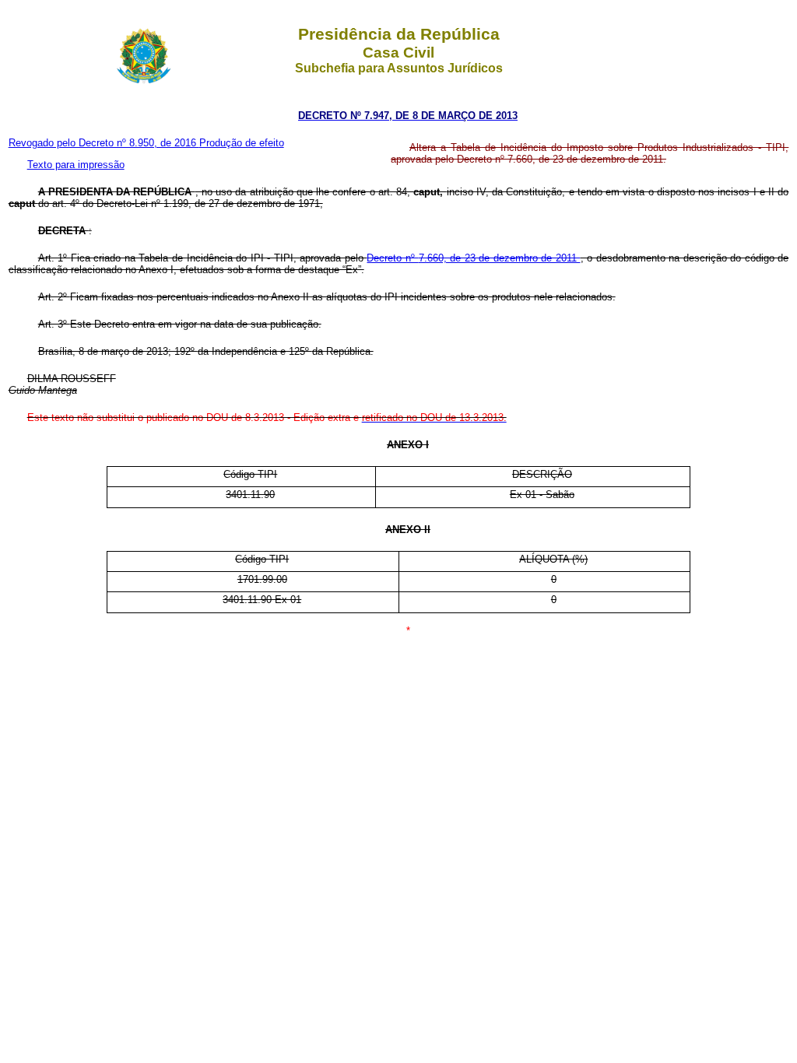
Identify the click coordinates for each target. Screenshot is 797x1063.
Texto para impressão (76, 164)
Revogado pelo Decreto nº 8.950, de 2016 (104, 143)
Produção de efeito (241, 143)
